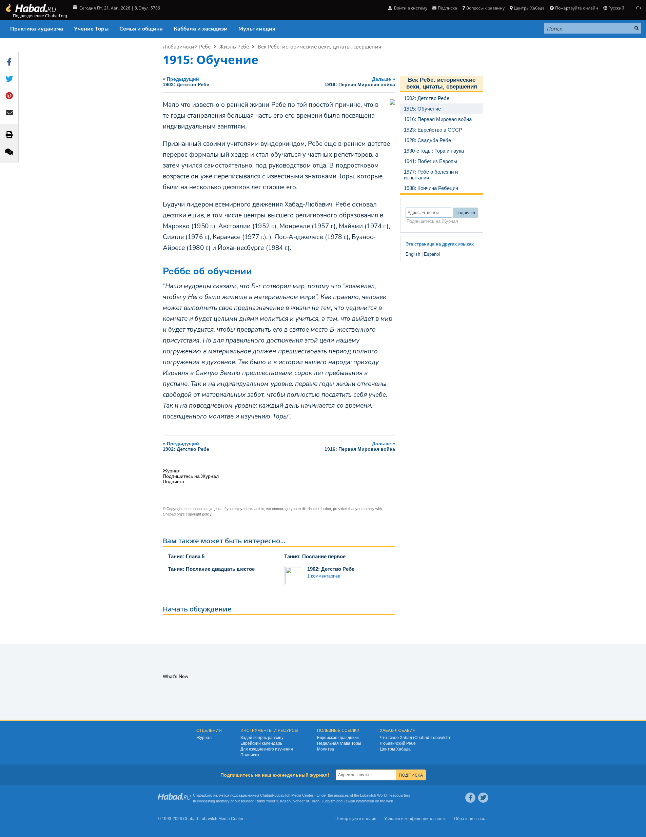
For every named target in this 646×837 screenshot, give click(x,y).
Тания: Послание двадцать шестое (211, 569)
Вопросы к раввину (485, 8)
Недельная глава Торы (339, 743)
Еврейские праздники (338, 737)
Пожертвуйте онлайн (576, 8)
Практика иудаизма (36, 29)
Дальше (360, 81)
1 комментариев (323, 576)
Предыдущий (186, 81)
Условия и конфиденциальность (415, 818)
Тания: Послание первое (315, 556)
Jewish (349, 801)
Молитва (325, 749)
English (413, 254)
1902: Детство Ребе (330, 569)
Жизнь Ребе (234, 46)
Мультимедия (256, 29)
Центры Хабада (395, 749)
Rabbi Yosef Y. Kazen (273, 801)
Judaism (328, 801)
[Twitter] (483, 798)
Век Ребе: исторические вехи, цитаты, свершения (319, 46)
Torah (314, 801)
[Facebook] (470, 798)
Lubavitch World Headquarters (385, 795)
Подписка (249, 755)
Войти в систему (410, 8)
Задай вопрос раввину (261, 737)
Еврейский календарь (261, 743)
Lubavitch (282, 795)
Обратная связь (469, 818)
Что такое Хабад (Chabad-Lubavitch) (415, 737)
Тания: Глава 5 (186, 556)
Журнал (204, 737)
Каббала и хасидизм (201, 29)
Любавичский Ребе (187, 46)
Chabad (266, 795)
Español (432, 254)
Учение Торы (91, 29)
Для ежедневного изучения (266, 749)
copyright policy (198, 514)
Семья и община (141, 29)
